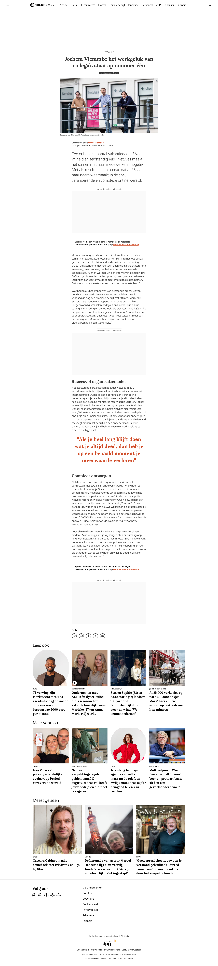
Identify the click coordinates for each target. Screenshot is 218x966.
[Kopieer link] (74, 635)
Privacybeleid (96, 950)
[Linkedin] (40, 895)
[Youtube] (59, 895)
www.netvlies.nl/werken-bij (126, 244)
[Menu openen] (8, 5)
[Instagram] (52, 895)
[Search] (210, 5)
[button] (111, 950)
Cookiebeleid (83, 950)
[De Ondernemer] (42, 5)
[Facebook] (46, 895)
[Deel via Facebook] (88, 635)
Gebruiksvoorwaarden (131, 950)
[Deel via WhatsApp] (81, 635)
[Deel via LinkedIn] (102, 635)
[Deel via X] (95, 635)
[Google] (34, 895)
